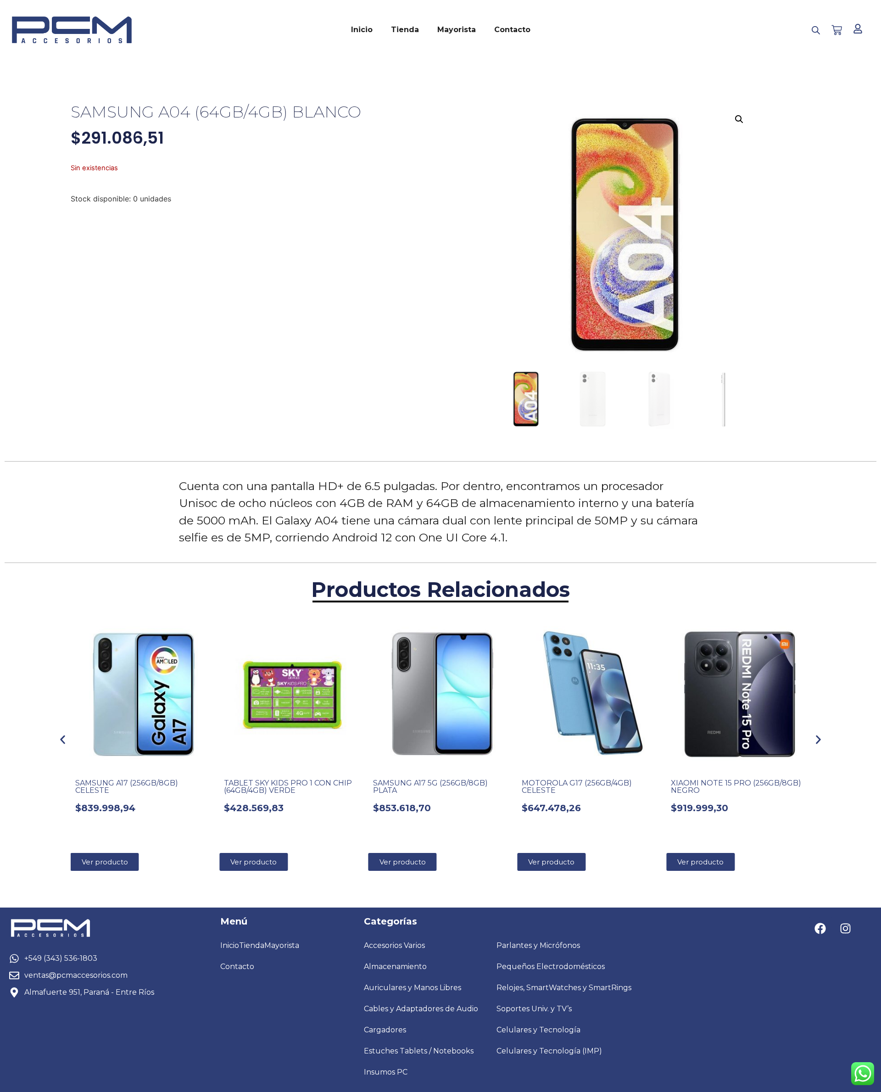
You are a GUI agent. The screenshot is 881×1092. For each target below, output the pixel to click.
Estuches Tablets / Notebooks (419, 1051)
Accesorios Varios (394, 945)
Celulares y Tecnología (538, 1029)
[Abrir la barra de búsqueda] (815, 30)
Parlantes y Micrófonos (538, 945)
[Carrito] (836, 30)
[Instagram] (845, 928)
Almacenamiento (395, 966)
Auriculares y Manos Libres (412, 987)
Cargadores (385, 1029)
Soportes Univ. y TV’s (534, 1008)
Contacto (512, 29)
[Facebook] (820, 928)
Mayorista (456, 29)
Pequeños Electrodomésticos (550, 966)
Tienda (405, 29)
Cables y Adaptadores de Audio (421, 1008)
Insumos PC (385, 1072)
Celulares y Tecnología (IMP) (549, 1051)
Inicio (362, 29)
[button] (739, 119)
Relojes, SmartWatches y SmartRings (563, 987)
